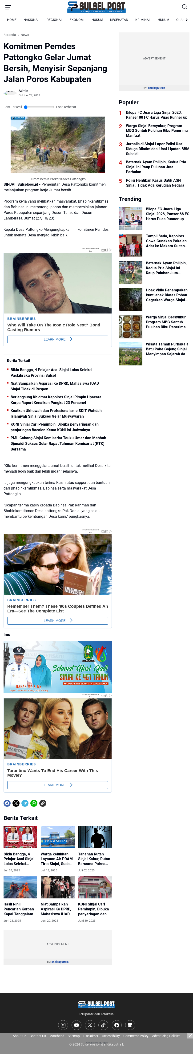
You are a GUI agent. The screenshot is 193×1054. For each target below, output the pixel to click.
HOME (11, 20)
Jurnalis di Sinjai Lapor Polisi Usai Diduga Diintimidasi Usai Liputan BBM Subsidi (157, 149)
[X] (16, 803)
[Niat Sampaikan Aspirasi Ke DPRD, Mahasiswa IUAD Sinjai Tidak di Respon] (57, 887)
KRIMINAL (143, 20)
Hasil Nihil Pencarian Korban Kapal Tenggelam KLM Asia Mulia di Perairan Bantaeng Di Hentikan (19, 909)
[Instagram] (63, 1025)
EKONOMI (77, 20)
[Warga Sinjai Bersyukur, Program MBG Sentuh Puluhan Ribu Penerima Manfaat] (130, 326)
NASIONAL (32, 20)
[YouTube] (76, 1025)
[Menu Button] (8, 7)
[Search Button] (184, 7)
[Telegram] (24, 803)
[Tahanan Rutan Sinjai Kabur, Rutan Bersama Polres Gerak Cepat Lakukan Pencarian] (95, 837)
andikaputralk (60, 962)
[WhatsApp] (33, 803)
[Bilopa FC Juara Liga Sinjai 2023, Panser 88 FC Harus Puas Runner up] (130, 218)
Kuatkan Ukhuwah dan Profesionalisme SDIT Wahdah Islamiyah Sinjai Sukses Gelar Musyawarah (56, 413)
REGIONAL (55, 20)
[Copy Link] (42, 803)
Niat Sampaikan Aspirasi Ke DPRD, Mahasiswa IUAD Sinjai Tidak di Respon (55, 386)
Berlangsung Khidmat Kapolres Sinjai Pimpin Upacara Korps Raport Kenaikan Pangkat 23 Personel (56, 400)
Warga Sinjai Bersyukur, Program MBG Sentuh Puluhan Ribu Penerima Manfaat (157, 131)
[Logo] (96, 1004)
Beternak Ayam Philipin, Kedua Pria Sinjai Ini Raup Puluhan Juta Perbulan (156, 167)
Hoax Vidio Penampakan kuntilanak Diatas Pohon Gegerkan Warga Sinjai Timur (167, 295)
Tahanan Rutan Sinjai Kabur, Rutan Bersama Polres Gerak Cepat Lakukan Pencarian (94, 859)
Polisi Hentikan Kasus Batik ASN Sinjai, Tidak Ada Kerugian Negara (155, 183)
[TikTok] (103, 1025)
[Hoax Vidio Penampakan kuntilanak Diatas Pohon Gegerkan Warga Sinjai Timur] (130, 299)
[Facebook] (7, 803)
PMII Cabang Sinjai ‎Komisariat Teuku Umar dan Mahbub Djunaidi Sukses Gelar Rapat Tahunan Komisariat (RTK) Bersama (58, 443)
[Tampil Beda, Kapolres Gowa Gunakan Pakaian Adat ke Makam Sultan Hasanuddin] (130, 245)
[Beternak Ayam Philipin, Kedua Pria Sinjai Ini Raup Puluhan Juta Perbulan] (130, 272)
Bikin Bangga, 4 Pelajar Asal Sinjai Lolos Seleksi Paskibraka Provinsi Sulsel (51, 373)
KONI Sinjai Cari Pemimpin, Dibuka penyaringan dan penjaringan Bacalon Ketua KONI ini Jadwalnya (55, 427)
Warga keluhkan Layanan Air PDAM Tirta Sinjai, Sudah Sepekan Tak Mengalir (57, 859)
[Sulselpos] (96, 7)
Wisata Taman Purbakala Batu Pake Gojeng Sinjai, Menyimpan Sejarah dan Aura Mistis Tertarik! (167, 349)
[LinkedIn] (130, 1025)
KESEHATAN (119, 20)
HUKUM (97, 20)
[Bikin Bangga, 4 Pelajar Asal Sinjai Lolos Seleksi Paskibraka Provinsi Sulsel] (20, 837)
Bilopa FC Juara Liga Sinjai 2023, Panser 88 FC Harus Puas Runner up (156, 115)
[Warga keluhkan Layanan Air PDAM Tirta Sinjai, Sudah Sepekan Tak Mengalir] (57, 837)
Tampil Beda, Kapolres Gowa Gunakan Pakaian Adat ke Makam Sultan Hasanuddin (166, 241)
